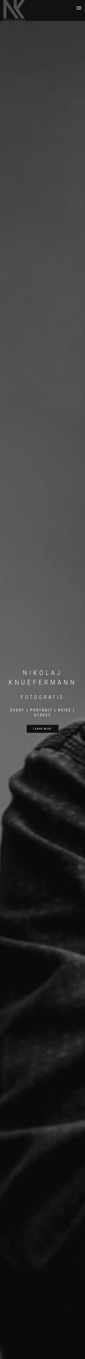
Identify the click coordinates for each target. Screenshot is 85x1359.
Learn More (42, 728)
